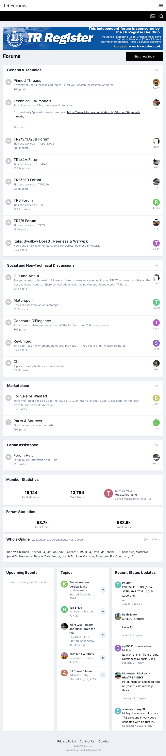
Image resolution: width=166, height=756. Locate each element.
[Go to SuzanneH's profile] (64, 655)
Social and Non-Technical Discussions (40, 265)
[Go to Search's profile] (156, 343)
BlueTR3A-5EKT (79, 637)
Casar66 (72, 552)
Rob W (11, 552)
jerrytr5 (12, 556)
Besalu (38, 556)
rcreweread (145, 646)
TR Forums (15, 6)
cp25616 (128, 646)
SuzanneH (75, 658)
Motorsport (24, 300)
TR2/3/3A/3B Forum (31, 139)
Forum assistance (22, 445)
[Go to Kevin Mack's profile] (118, 616)
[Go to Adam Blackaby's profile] (64, 673)
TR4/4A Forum (26, 160)
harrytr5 (127, 556)
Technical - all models (32, 101)
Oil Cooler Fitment (81, 671)
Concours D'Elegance (32, 321)
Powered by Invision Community (83, 750)
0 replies (137, 603)
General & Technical (25, 70)
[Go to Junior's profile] (156, 422)
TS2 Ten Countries (81, 654)
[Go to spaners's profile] (118, 711)
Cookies (103, 741)
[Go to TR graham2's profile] (156, 243)
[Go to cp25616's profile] (118, 648)
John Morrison (84, 556)
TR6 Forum (23, 200)
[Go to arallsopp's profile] (156, 363)
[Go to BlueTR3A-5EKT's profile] (64, 626)
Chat (18, 362)
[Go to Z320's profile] (156, 141)
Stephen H (25, 556)
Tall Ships (75, 607)
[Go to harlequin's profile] (64, 609)
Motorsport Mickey (134, 673)
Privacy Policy (66, 741)
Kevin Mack (129, 614)
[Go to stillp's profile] (156, 102)
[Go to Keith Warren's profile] (64, 584)
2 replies (137, 635)
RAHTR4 (85, 552)
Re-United (22, 341)
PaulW (126, 583)
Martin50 (142, 552)
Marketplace (18, 385)
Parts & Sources (28, 421)
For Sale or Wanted (30, 396)
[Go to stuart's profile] (156, 181)
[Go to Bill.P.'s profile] (156, 398)
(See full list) (152, 539)
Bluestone (102, 556)
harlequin (128, 552)
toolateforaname (126, 494)
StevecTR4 (38, 552)
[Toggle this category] (157, 70)
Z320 (61, 552)
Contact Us (87, 741)
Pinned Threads (27, 80)
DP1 (117, 552)
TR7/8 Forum (25, 221)
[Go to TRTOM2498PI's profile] (156, 302)
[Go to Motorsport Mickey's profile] (118, 675)
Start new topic (144, 56)
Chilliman (23, 552)
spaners (127, 709)
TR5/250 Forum (27, 180)
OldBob (52, 552)
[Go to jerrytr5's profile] (156, 222)
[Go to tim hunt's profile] (156, 161)
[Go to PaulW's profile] (118, 584)
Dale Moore (52, 556)
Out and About (26, 276)
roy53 (141, 709)
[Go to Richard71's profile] (156, 202)
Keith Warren (77, 590)
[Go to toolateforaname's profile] (108, 493)
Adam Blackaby (78, 675)
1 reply (140, 662)
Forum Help (24, 455)
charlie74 (68, 556)
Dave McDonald (103, 552)
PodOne (115, 556)
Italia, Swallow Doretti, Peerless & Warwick (51, 241)
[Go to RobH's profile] (156, 82)
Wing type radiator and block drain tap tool (82, 629)
